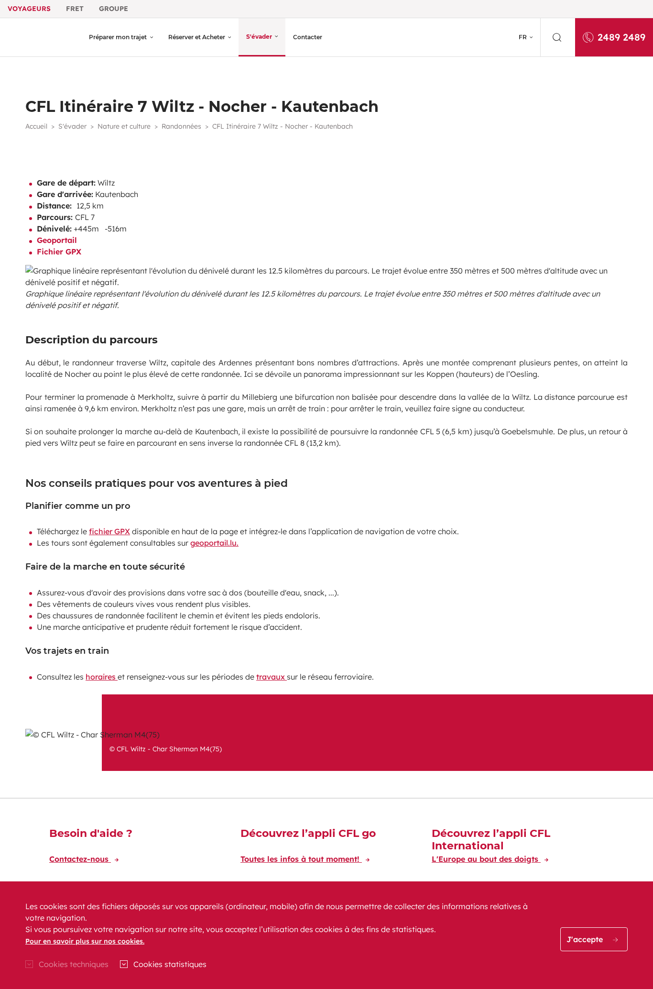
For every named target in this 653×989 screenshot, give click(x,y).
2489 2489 (621, 37)
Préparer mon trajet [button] (118, 37)
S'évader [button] (259, 36)
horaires (102, 676)
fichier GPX (109, 531)
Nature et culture (124, 126)
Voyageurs (29, 8)
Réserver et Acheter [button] (196, 37)
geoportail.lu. (214, 543)
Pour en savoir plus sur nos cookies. (84, 941)
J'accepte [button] (585, 939)
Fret (75, 8)
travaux (271, 676)
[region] (326, 935)
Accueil (36, 126)
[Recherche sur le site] (558, 37)
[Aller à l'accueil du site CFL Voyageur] (42, 37)
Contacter (307, 37)
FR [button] (523, 37)
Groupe (113, 8)
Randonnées (181, 126)
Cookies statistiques (170, 964)
